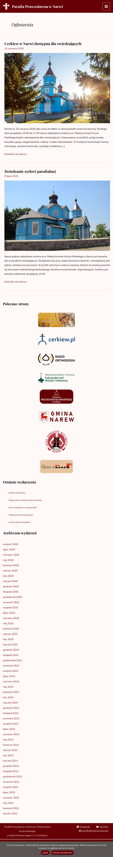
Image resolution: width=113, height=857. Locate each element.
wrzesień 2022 (11, 781)
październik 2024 (12, 660)
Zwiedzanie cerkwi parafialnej (30, 171)
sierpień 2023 (10, 723)
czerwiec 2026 (11, 554)
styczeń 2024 (10, 702)
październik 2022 (12, 776)
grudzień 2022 (11, 765)
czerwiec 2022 (11, 797)
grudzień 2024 (11, 649)
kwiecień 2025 (11, 628)
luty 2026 (8, 575)
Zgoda (45, 852)
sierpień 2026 (10, 544)
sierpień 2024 (10, 670)
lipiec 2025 (9, 612)
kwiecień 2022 (11, 808)
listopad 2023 (10, 713)
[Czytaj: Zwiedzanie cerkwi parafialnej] (57, 215)
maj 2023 (8, 739)
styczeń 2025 (10, 644)
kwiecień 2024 (11, 692)
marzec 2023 (10, 750)
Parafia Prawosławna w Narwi (37, 6)
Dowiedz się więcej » (15, 153)
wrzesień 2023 (11, 718)
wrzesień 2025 (11, 602)
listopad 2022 (10, 771)
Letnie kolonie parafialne (19, 522)
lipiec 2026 (9, 549)
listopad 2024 (10, 655)
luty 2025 (8, 639)
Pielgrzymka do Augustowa (21, 515)
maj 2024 (8, 686)
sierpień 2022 (10, 787)
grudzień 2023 (11, 707)
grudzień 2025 (11, 586)
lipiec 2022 (9, 792)
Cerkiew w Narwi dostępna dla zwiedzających (42, 43)
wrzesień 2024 (11, 665)
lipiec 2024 (9, 676)
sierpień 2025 (10, 607)
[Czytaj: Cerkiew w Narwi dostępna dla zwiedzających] (57, 87)
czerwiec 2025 (11, 618)
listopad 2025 (10, 591)
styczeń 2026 (10, 581)
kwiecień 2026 (11, 565)
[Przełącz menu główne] (106, 6)
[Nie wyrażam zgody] (109, 849)
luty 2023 (8, 755)
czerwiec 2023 (11, 734)
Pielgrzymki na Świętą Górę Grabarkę (25, 500)
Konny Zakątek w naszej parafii (22, 507)
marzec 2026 (10, 570)
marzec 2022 (10, 813)
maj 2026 (8, 560)
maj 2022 (8, 802)
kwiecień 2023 (11, 744)
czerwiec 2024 (11, 681)
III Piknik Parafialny (17, 493)
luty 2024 (8, 697)
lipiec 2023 (9, 728)
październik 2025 (12, 596)
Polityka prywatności (62, 852)
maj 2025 (8, 623)
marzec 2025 (10, 633)
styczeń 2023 (10, 760)
